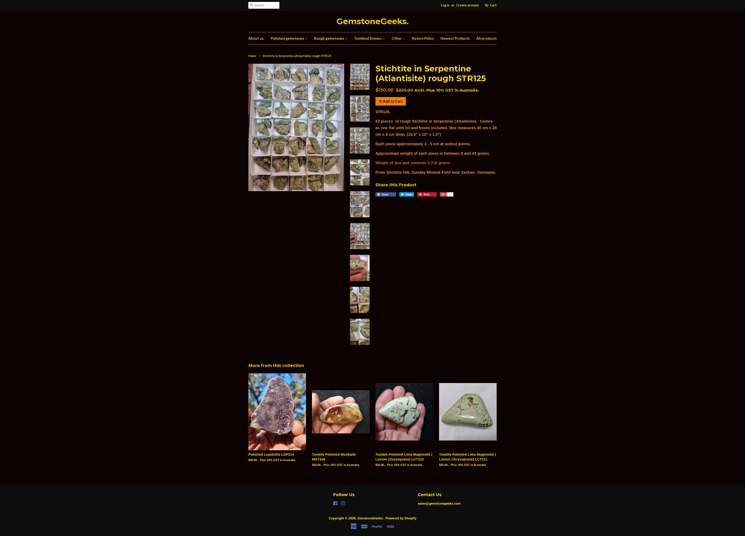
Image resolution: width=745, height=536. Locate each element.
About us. (256, 38)
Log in (445, 5)
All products (486, 38)
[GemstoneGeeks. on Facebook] (335, 504)
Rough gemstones (329, 38)
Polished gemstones (288, 38)
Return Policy (423, 38)
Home (252, 56)
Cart (493, 5)
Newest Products (455, 38)
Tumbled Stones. (368, 38)
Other (397, 38)
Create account (467, 5)
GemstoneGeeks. (372, 21)
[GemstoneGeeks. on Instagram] (343, 504)
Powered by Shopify (400, 518)
